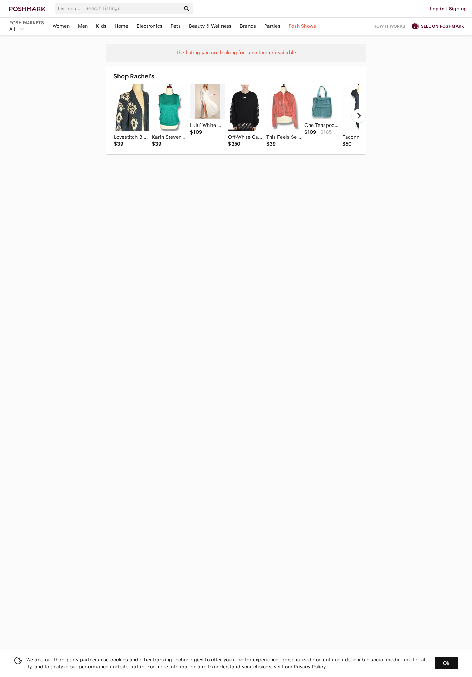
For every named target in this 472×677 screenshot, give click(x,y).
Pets (176, 26)
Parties (272, 26)
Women (61, 26)
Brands (248, 26)
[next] (359, 116)
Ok (446, 663)
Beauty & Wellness (210, 26)
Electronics (149, 26)
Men (83, 26)
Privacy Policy (309, 667)
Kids (101, 26)
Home (122, 26)
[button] (70, 8)
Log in (437, 9)
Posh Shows (302, 26)
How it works (389, 26)
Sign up (458, 9)
